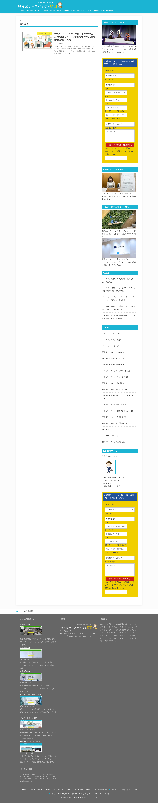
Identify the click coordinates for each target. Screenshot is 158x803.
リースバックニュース (111, 340)
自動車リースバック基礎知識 (114, 442)
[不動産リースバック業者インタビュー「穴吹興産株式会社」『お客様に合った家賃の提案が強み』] (119, 219)
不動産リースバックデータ (113, 364)
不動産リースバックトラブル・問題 (116, 371)
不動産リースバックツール (113, 358)
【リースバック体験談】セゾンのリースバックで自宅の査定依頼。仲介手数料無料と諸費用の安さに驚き (119, 196)
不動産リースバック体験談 (113, 383)
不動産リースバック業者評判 (114, 423)
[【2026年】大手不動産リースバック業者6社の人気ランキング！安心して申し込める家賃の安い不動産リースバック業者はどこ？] (119, 35)
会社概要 (63, 633)
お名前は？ (109, 96)
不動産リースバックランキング (29, 11)
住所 (107, 89)
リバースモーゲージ (111, 334)
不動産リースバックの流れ (113, 352)
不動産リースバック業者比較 (114, 417)
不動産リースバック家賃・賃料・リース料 (77, 11)
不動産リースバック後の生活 (103, 11)
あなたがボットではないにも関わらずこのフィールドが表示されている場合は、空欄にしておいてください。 (120, 151)
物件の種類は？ (111, 70)
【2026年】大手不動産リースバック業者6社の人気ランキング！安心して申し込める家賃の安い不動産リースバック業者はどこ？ (119, 49)
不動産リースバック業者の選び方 (96, 790)
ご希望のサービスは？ (114, 119)
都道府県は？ (110, 79)
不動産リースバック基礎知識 (51, 11)
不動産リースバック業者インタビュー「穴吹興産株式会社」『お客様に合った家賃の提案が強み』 (119, 234)
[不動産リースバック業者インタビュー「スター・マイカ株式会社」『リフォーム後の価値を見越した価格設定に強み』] (119, 248)
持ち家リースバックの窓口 (75, 798)
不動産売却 (107, 429)
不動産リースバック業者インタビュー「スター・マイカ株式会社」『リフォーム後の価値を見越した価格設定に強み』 (119, 262)
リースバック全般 (110, 346)
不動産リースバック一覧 (101, 794)
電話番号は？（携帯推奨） (115, 111)
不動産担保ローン (110, 436)
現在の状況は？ (111, 128)
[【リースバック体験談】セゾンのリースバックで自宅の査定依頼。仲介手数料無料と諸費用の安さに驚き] (119, 182)
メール (108, 104)
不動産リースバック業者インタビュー (117, 411)
